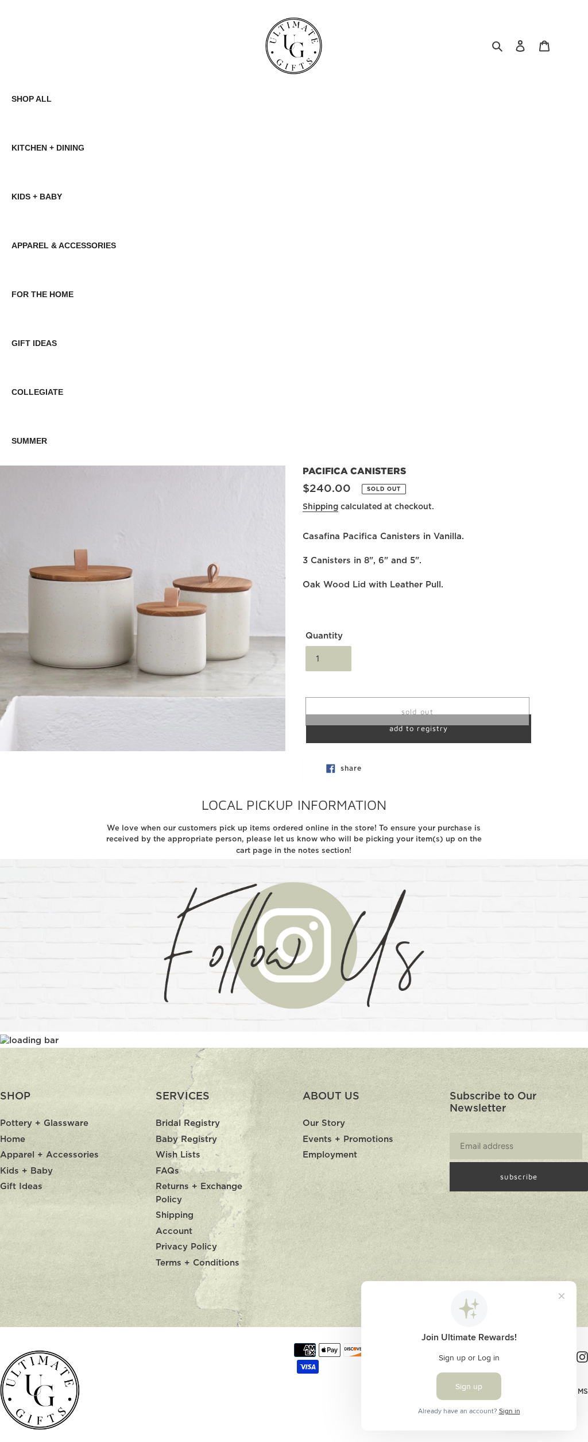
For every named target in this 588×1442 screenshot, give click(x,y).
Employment (330, 1155)
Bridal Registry (188, 1123)
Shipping (320, 507)
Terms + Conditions (197, 1263)
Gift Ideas (21, 1186)
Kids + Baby (26, 1171)
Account (174, 1231)
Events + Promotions (348, 1139)
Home (12, 1139)
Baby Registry (186, 1139)
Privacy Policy (186, 1247)
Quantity (324, 636)
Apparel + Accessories (49, 1155)
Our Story (324, 1123)
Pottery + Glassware (44, 1123)
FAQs (167, 1171)
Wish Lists (178, 1155)
